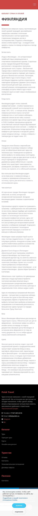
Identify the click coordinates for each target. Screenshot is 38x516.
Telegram (7, 419)
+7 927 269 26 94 (16, 413)
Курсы (4, 441)
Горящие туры (7, 438)
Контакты (5, 461)
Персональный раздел (10, 408)
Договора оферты (8, 468)
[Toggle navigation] (35, 5)
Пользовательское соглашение (13, 464)
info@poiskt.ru (13, 416)
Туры (3, 434)
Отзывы (4, 457)
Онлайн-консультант (9, 444)
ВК (5, 422)
